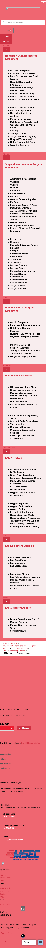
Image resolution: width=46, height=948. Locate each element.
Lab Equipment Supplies (19, 545)
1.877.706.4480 (9, 817)
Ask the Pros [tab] (5, 763)
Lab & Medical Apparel (18, 607)
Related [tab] (3, 759)
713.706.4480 (8, 828)
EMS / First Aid (13, 457)
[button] (5, 942)
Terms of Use (6, 933)
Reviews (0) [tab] (5, 768)
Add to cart (24, 728)
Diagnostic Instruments (18, 375)
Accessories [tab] (5, 754)
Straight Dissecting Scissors (31, 743)
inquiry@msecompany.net (13, 839)
